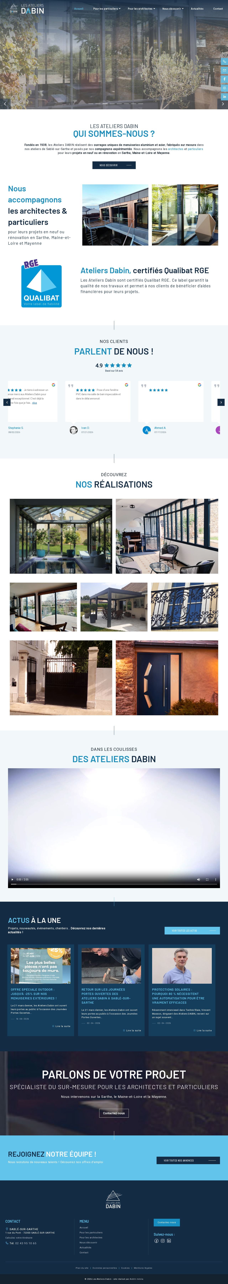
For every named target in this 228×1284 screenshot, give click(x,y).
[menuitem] (79, 8)
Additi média (136, 1279)
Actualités (197, 8)
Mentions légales (143, 1268)
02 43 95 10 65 (25, 1243)
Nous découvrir (171, 8)
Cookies (125, 1268)
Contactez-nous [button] (167, 1222)
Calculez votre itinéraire (18, 1237)
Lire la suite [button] (63, 1026)
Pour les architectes (140, 8)
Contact (218, 8)
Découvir (115, 215)
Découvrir (61, 536)
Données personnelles (105, 1268)
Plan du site (82, 1268)
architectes (175, 149)
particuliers (195, 149)
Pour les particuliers (105, 8)
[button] (114, 1113)
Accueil (78, 8)
